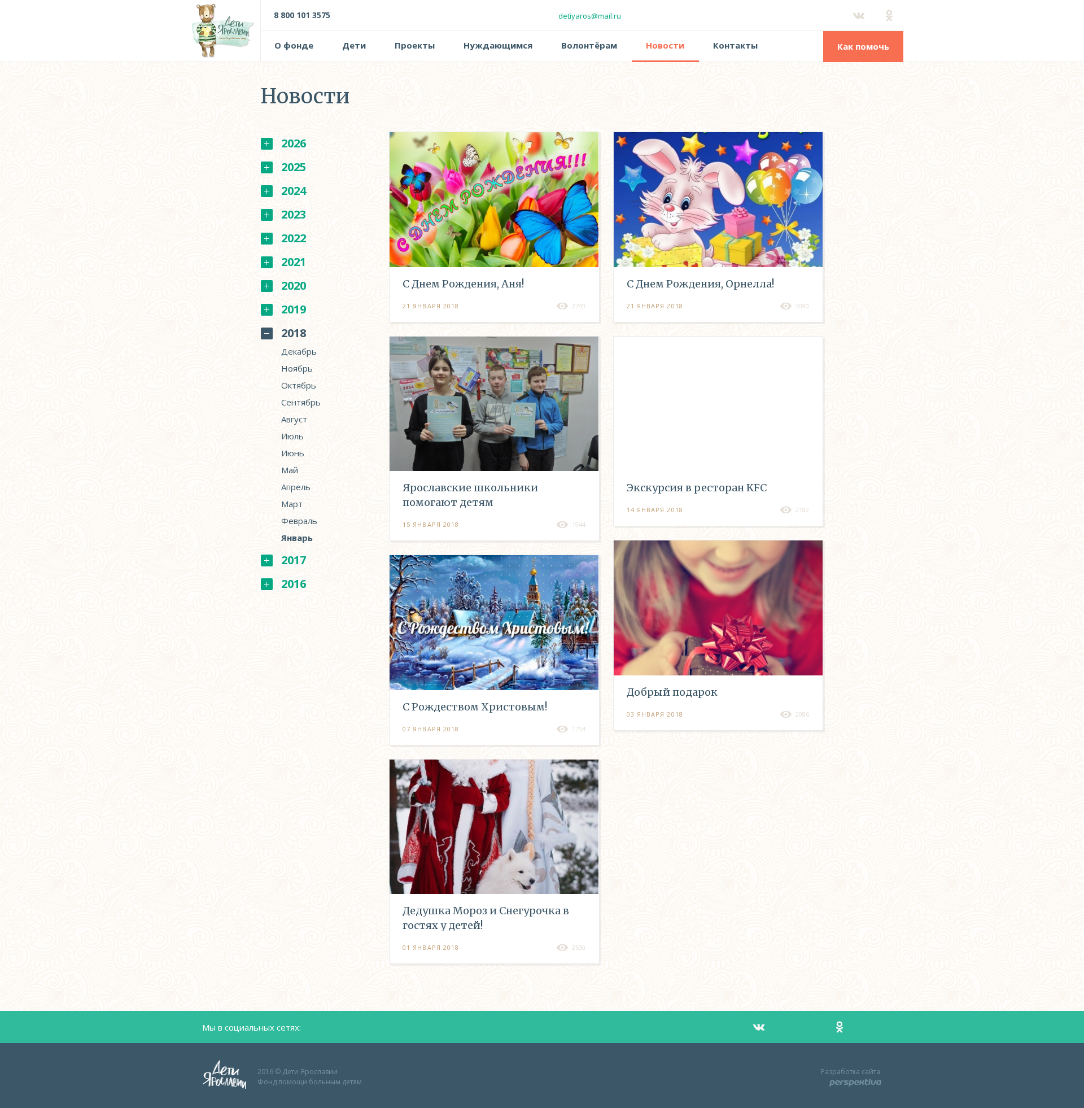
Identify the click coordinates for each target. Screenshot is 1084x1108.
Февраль (299, 520)
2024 (293, 190)
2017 (293, 560)
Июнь (292, 453)
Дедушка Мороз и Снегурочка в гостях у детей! (486, 918)
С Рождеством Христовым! (475, 706)
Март (292, 503)
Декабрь (299, 351)
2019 (293, 309)
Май (289, 470)
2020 (293, 285)
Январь (297, 537)
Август (294, 419)
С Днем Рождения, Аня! (463, 283)
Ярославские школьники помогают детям (470, 495)
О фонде (293, 45)
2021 (293, 261)
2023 (293, 214)
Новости (665, 45)
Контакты (735, 45)
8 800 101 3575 (302, 15)
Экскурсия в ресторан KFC (697, 487)
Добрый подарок (672, 692)
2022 (293, 238)
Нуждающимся (498, 45)
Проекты (415, 45)
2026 (293, 143)
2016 (293, 583)
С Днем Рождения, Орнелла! (700, 283)
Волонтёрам (589, 45)
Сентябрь (301, 402)
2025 (293, 167)
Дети (354, 45)
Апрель (296, 486)
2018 (293, 333)
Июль (292, 436)
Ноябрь (297, 368)
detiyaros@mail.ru (589, 16)
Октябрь (298, 385)
